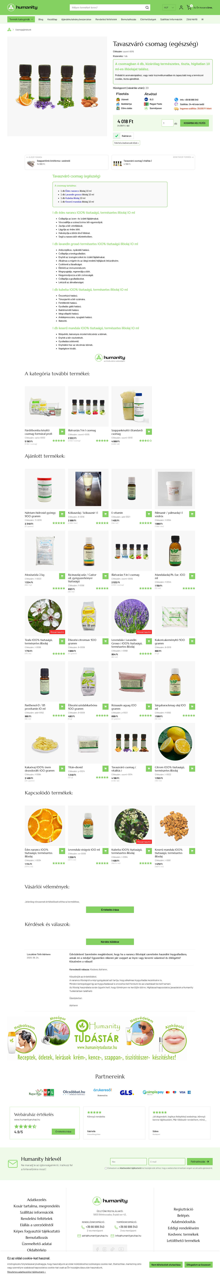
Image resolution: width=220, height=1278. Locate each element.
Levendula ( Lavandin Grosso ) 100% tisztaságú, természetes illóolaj (126, 643)
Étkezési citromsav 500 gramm (82, 641)
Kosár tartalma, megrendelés (37, 1206)
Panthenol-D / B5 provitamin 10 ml (35, 706)
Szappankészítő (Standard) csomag (127, 432)
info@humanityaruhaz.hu (128, 1235)
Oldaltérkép (36, 1250)
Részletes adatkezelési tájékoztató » (26, 1271)
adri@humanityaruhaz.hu (95, 1235)
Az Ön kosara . (203, 7)
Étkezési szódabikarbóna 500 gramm (82, 706)
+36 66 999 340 (95, 1226)
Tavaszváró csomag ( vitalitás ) (123, 769)
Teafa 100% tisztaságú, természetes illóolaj (39, 641)
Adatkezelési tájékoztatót (131, 1168)
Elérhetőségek (148, 19)
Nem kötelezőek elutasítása (165, 1264)
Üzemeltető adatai (37, 1244)
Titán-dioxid (75, 767)
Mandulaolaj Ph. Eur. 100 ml (170, 576)
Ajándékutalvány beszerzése (76, 19)
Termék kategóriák (21, 19)
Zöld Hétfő (191, 19)
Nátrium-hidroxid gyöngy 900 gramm (40, 514)
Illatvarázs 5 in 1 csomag (82, 430)
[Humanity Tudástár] (97, 1037)
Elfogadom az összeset (199, 1264)
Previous (83, 1123)
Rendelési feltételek (106, 19)
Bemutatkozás (128, 19)
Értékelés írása (110, 909)
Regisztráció (183, 1209)
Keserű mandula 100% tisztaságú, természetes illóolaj (169, 853)
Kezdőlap (52, 19)
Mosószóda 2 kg (34, 574)
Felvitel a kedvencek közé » (126, 143)
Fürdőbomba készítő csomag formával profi (38, 432)
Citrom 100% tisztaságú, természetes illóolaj (170, 769)
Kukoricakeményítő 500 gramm (170, 641)
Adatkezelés (36, 1200)
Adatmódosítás (183, 1222)
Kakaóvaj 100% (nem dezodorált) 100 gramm (39, 769)
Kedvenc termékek (183, 1234)
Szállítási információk (171, 19)
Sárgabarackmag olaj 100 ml (170, 706)
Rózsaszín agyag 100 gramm (123, 706)
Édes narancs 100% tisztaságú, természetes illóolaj (38, 853)
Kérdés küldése (110, 941)
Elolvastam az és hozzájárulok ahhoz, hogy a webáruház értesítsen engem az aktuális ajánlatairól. (160, 1168)
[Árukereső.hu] (102, 1090)
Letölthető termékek (183, 1240)
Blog (40, 19)
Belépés (183, 1215)
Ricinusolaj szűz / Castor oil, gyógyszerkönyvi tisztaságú (82, 578)
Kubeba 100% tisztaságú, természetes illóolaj (126, 851)
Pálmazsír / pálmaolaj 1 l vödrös (169, 514)
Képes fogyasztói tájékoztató (37, 1231)
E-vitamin (117, 512)
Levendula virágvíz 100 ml (84, 849)
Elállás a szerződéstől (36, 1225)
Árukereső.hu (102, 1095)
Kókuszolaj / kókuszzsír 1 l (83, 512)
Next (209, 1123)
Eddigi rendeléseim (183, 1228)
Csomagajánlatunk (23, 29)
